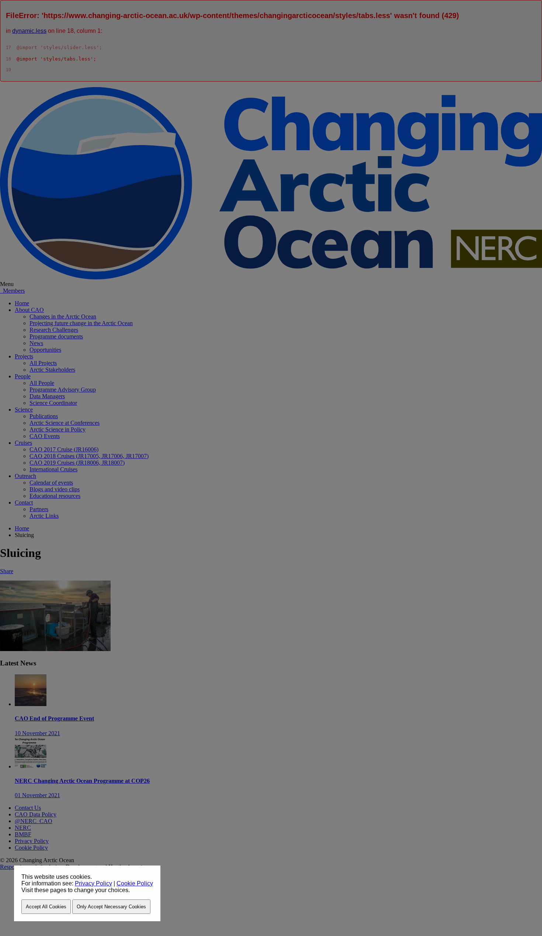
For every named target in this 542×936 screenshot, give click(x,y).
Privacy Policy (93, 883)
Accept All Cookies (46, 906)
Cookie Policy (135, 883)
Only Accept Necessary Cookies (111, 906)
